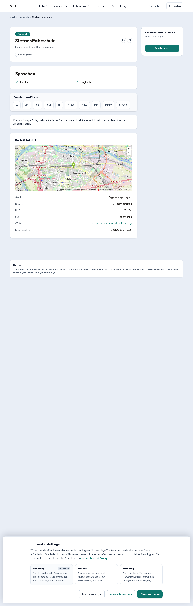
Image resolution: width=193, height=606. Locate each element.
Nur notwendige (91, 594)
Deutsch (154, 6)
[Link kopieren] (123, 40)
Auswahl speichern (121, 594)
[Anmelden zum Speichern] (129, 40)
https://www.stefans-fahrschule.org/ (109, 223)
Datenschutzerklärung (93, 558)
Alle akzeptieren (150, 594)
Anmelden (175, 6)
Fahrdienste (103, 6)
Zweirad (59, 6)
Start (12, 16)
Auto (42, 6)
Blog (123, 6)
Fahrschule (80, 6)
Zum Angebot (162, 48)
